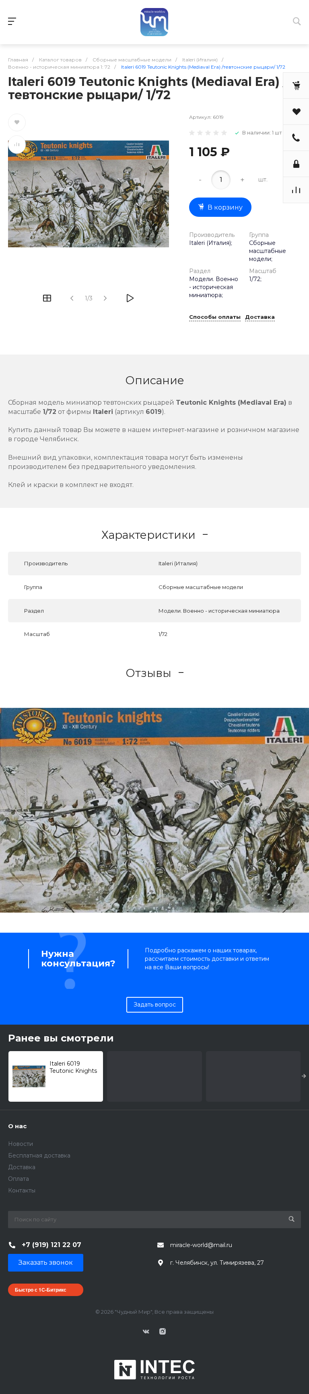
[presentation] (304, 1076)
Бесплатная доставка (39, 1155)
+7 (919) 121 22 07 (51, 1245)
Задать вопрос (155, 1004)
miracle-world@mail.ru (201, 1245)
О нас (17, 1126)
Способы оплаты (215, 317)
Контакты (21, 1190)
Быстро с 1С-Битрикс (40, 1289)
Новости (20, 1143)
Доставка (260, 317)
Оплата (18, 1178)
